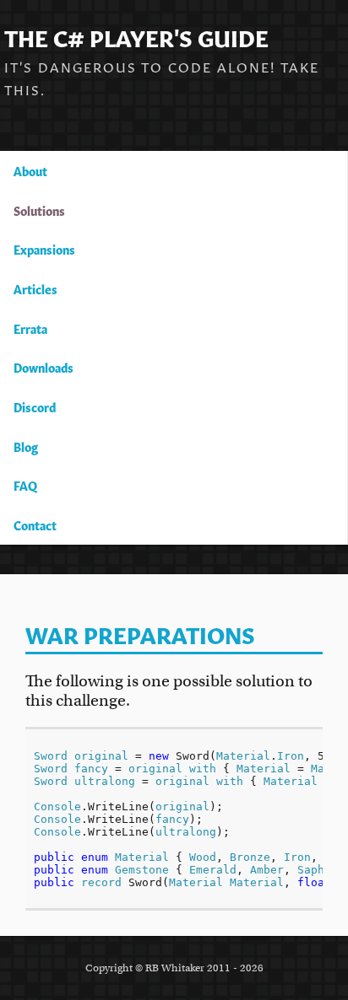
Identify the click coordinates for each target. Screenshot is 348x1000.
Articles (35, 288)
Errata (30, 328)
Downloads (43, 366)
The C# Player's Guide (136, 35)
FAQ (25, 484)
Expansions (44, 248)
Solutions (39, 210)
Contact (35, 524)
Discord (35, 406)
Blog (26, 446)
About (30, 170)
